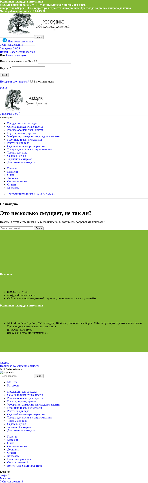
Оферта (4, 362)
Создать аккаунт (16, 55)
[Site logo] (35, 33)
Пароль (5, 68)
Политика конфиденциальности (20, 365)
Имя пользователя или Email (18, 61)
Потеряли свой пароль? (14, 81)
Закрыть (5, 475)
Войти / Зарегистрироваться (24, 465)
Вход (4, 75)
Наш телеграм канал (20, 41)
